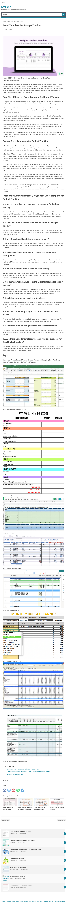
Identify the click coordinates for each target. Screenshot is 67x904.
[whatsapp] (18, 790)
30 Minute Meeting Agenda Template (20, 831)
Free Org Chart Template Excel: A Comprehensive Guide (25, 849)
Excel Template (32, 901)
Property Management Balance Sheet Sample (23, 840)
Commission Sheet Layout (17, 876)
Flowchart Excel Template (17, 858)
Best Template (40, 901)
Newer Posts (5, 820)
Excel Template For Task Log (18, 867)
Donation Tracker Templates (15, 774)
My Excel (6, 7)
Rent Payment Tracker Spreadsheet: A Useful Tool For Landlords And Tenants (28, 771)
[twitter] (9, 790)
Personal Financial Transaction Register (21, 885)
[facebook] (4, 790)
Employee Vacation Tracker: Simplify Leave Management (23, 769)
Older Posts (61, 820)
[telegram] (22, 790)
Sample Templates (6, 901)
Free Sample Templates (59, 901)
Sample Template (24, 901)
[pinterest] (13, 790)
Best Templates (15, 901)
